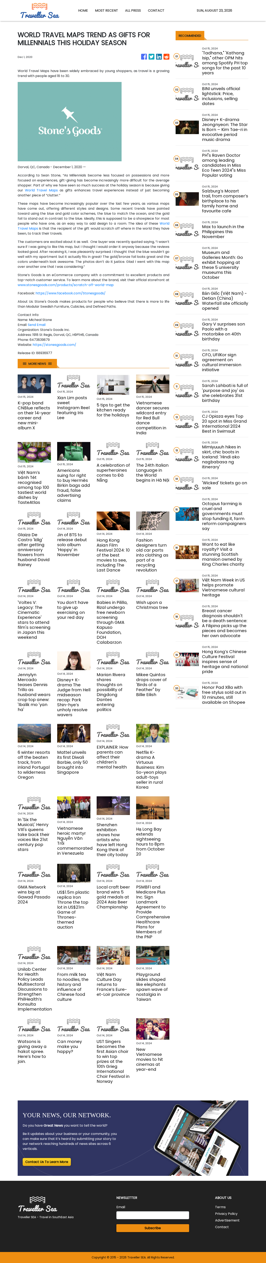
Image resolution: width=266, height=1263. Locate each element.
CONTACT (156, 10)
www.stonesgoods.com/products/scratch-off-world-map (66, 285)
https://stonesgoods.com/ (54, 344)
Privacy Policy (226, 1213)
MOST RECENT (106, 10)
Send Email (37, 324)
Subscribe (153, 1228)
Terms (220, 1207)
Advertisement (227, 1220)
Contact (222, 1227)
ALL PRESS (133, 10)
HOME (83, 10)
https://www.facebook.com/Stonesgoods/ (71, 293)
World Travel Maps (41, 190)
